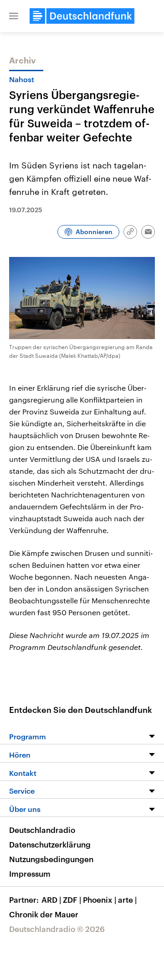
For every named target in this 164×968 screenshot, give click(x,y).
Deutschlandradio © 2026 (57, 928)
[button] (13, 16)
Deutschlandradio (42, 829)
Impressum (30, 873)
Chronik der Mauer (43, 914)
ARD (51, 899)
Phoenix (99, 899)
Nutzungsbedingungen (51, 858)
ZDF (72, 899)
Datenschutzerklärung (50, 844)
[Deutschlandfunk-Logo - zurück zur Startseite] (82, 16)
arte (127, 899)
